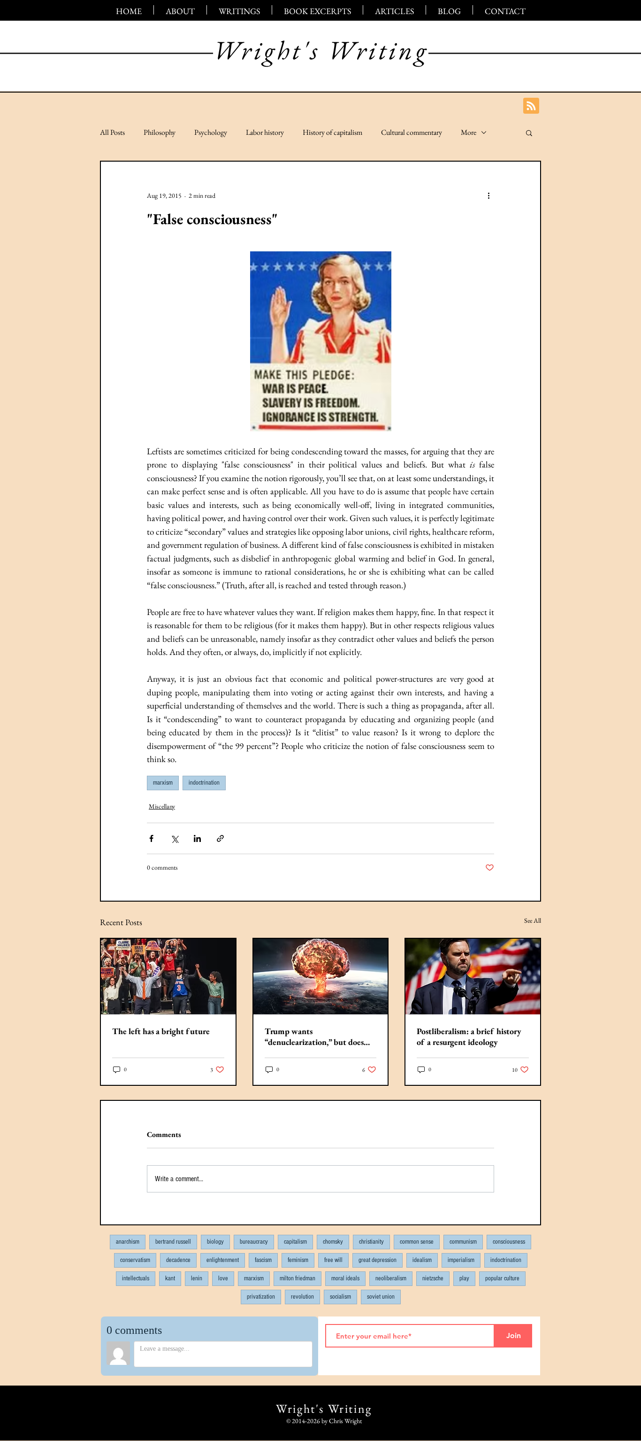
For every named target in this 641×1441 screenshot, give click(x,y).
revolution (302, 1297)
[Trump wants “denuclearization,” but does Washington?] (320, 976)
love (223, 1278)
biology (215, 1242)
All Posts (112, 132)
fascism (263, 1260)
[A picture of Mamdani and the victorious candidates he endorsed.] (168, 976)
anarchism (127, 1242)
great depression (378, 1260)
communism (463, 1242)
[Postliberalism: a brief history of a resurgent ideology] (472, 976)
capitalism (295, 1242)
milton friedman (297, 1278)
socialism (340, 1297)
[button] (529, 132)
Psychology (210, 132)
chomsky (333, 1242)
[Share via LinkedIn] (197, 838)
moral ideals (345, 1278)
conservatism (135, 1260)
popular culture (502, 1278)
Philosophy (160, 132)
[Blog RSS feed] (531, 106)
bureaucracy (254, 1242)
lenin (196, 1278)
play (464, 1278)
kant (170, 1278)
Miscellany (162, 806)
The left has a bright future (161, 1031)
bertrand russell (173, 1242)
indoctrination (204, 783)
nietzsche (432, 1278)
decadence (178, 1260)
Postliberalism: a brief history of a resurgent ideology (469, 1036)
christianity (371, 1242)
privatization (261, 1297)
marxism (163, 783)
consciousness (509, 1242)
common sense (417, 1242)
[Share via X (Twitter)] (174, 838)
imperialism (461, 1260)
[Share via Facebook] (151, 838)
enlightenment (222, 1260)
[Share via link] (220, 838)
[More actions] (488, 195)
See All (532, 920)
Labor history (265, 132)
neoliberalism (390, 1278)
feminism (298, 1260)
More (468, 132)
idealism (422, 1260)
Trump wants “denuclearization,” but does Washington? (314, 1036)
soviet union (381, 1297)
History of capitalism (332, 132)
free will (333, 1260)
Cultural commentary (411, 132)
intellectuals (135, 1278)
